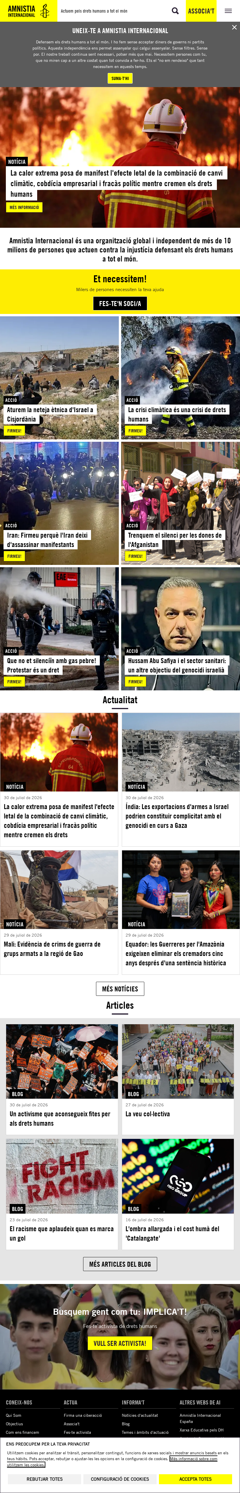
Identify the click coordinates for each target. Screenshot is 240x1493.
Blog (126, 1423)
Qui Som (13, 1415)
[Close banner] (234, 27)
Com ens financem (22, 1432)
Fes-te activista (77, 1432)
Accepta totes (195, 1479)
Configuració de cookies (120, 1479)
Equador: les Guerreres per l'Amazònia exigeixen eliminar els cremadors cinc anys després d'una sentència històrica (176, 953)
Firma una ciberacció (83, 1415)
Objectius (14, 1423)
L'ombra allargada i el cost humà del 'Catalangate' (172, 1233)
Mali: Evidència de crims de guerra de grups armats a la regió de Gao (52, 949)
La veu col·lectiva (148, 1113)
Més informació (24, 207)
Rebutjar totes (45, 1479)
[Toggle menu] (228, 11)
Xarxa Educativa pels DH (202, 1429)
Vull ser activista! (120, 1343)
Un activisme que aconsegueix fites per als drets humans (60, 1118)
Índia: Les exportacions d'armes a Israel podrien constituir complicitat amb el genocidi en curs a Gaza (177, 816)
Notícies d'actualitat (140, 1415)
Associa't (201, 10)
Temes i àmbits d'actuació (145, 1432)
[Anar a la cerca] (175, 11)
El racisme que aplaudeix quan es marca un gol (62, 1233)
